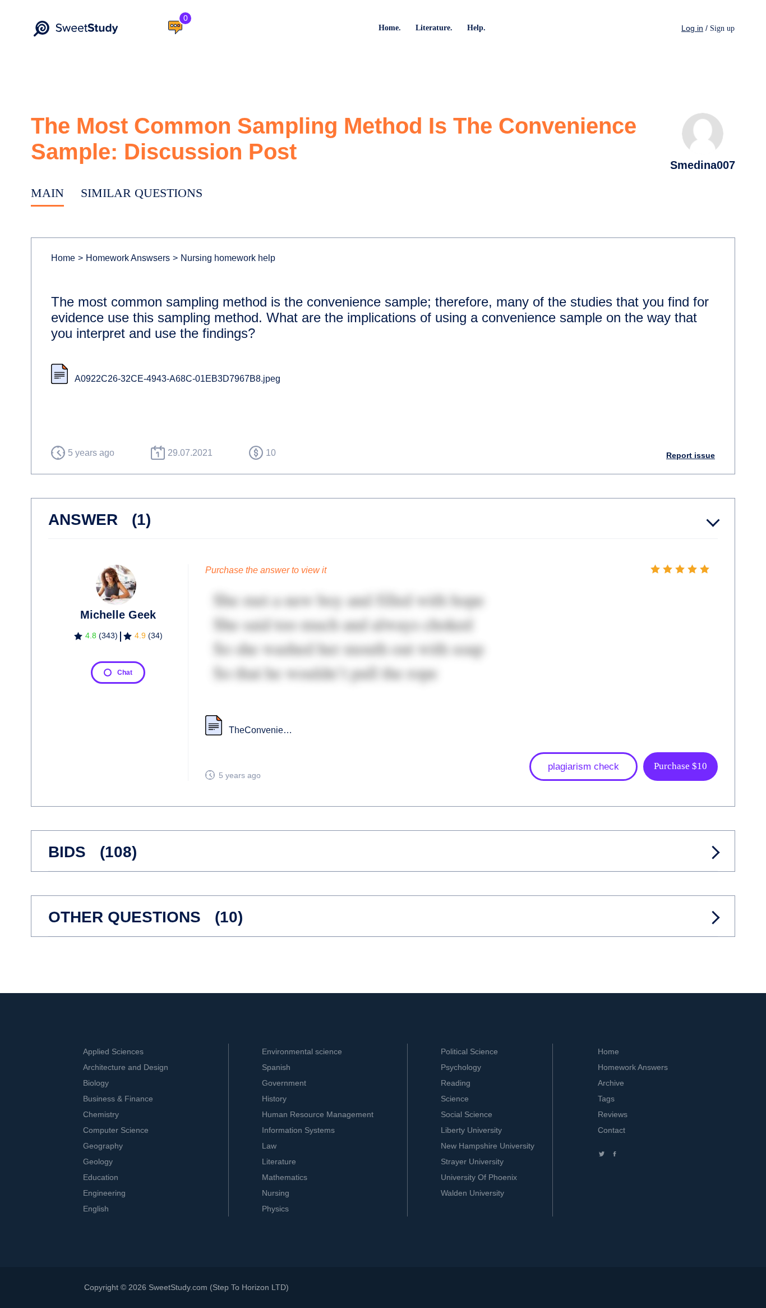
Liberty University (471, 1130)
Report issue (690, 455)
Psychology (461, 1067)
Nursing (275, 1192)
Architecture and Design (125, 1067)
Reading (455, 1082)
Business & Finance (118, 1098)
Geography (103, 1145)
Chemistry (101, 1114)
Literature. (434, 28)
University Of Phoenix (479, 1177)
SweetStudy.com (178, 1287)
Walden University (472, 1192)
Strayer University (472, 1161)
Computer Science (116, 1130)
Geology (98, 1161)
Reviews (612, 1114)
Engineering (104, 1192)
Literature (279, 1161)
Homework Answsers (124, 258)
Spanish (276, 1067)
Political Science (469, 1051)
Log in (692, 28)
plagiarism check (583, 766)
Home (63, 258)
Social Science (466, 1114)
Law (269, 1145)
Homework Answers (633, 1067)
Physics (275, 1208)
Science (455, 1098)
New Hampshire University (487, 1145)
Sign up (722, 28)
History (274, 1098)
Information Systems (298, 1130)
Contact (611, 1130)
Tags (606, 1098)
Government (284, 1082)
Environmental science (302, 1051)
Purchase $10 (680, 766)
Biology (96, 1082)
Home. (390, 28)
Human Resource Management (317, 1114)
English (96, 1208)
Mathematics (284, 1177)
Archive (611, 1082)
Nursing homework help (224, 258)
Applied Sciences (113, 1051)
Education (100, 1177)
